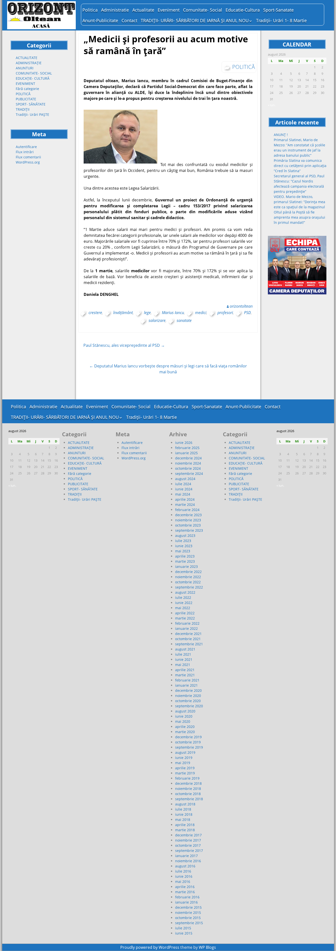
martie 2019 (185, 773)
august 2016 (185, 866)
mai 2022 (182, 607)
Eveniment (169, 10)
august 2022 (185, 592)
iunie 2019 (183, 757)
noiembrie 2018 (188, 788)
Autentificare (26, 146)
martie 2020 (185, 731)
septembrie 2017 (189, 850)
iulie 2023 (183, 540)
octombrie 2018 (188, 793)
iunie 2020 (183, 716)
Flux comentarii (28, 157)
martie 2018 (185, 830)
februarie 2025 (187, 447)
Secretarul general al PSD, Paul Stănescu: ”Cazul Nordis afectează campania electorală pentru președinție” (299, 184)
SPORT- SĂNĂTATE (31, 104)
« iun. (271, 105)
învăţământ (123, 312)
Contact (129, 20)
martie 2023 (185, 561)
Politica (90, 10)
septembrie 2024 (189, 473)
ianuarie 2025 (186, 453)
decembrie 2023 (188, 515)
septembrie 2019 (189, 747)
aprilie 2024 (185, 499)
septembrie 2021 (189, 644)
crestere (95, 312)
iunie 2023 (183, 545)
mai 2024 (182, 494)
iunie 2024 (183, 489)
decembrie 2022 (188, 571)
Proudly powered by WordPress (149, 947)
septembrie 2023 (189, 530)
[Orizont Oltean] (41, 15)
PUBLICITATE (26, 99)
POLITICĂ (23, 93)
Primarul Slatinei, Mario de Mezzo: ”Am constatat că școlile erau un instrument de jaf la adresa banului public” (299, 147)
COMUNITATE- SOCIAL (34, 73)
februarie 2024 (187, 509)
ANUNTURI (24, 68)
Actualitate (143, 10)
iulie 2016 (183, 871)
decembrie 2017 (188, 835)
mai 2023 (182, 551)
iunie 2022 (183, 602)
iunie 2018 (183, 814)
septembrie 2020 (189, 706)
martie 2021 (185, 675)
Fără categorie (27, 88)
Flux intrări (25, 152)
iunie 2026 (183, 442)
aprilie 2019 (185, 768)
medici (200, 312)
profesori (225, 312)
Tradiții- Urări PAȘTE (32, 114)
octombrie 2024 (188, 468)
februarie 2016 (187, 897)
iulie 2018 (183, 809)
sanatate (184, 320)
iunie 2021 (183, 659)
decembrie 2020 (188, 690)
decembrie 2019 (188, 737)
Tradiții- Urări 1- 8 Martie (281, 20)
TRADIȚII (23, 109)
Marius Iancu (173, 312)
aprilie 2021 (185, 669)
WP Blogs (207, 947)
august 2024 (185, 478)
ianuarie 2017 (186, 855)
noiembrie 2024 (188, 463)
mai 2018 (182, 819)
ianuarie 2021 (186, 685)
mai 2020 (182, 721)
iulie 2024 (183, 484)
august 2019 (185, 752)
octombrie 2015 (188, 917)
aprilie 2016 (185, 886)
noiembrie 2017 (188, 840)
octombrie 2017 (188, 845)
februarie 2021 (187, 680)
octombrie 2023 (188, 525)
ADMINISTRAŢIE (29, 62)
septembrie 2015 (189, 923)
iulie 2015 (183, 928)
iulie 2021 (183, 654)
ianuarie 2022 (186, 628)
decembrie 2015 (188, 907)
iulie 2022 (183, 597)
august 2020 (185, 711)
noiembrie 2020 (188, 695)
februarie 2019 (187, 778)
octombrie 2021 (188, 638)
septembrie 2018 (189, 799)
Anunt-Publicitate (100, 20)
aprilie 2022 (185, 613)
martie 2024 (185, 504)
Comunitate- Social (202, 10)
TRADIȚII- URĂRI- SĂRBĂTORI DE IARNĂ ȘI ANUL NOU (195, 20)
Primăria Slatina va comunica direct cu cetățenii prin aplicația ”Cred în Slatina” (300, 165)
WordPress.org (28, 162)
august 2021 (185, 649)
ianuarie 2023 (186, 566)
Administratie (115, 10)
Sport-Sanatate (278, 10)
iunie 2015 (183, 933)
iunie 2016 (183, 876)
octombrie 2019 (188, 742)
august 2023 (185, 535)
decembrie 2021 (188, 633)
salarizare (157, 320)
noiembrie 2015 (188, 912)
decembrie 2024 (188, 458)
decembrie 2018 (188, 783)
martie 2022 (185, 618)
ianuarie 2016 (186, 902)
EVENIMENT (25, 83)
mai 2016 (182, 881)
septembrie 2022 (189, 587)
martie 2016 (185, 892)
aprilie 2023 (185, 556)
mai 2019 (182, 762)
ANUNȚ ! (281, 134)
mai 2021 (182, 664)
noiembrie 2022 (188, 576)
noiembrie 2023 (188, 520)
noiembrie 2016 (188, 861)
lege (147, 312)
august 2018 (185, 804)
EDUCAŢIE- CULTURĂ (32, 78)
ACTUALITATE (26, 57)
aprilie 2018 (185, 824)
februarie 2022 (187, 623)
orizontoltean (241, 306)
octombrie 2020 (188, 700)
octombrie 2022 (188, 582)
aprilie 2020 (185, 726)
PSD (247, 312)
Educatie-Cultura (243, 10)
